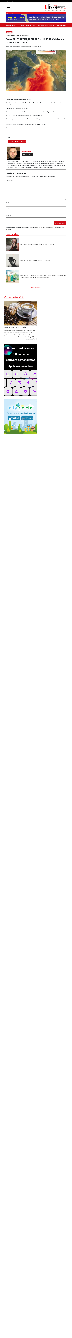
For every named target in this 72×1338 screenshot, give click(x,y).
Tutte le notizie (35, 287)
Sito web (8, 216)
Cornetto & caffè (13, 297)
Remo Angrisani (15, 35)
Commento (9, 180)
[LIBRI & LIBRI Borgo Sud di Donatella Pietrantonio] (12, 260)
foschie (11, 141)
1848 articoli (26, 154)
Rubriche (9, 32)
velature (23, 141)
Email (8, 209)
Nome (8, 202)
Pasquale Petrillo (32, 339)
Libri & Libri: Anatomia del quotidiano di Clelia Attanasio (37, 244)
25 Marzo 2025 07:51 (25, 35)
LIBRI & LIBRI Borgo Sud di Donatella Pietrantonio (35, 260)
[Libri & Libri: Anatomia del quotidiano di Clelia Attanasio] (12, 244)
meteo (17, 141)
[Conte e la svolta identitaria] (20, 313)
